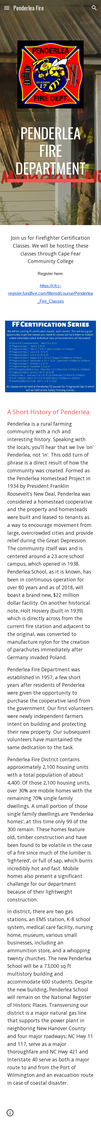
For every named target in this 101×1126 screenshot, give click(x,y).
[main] (50, 153)
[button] (6, 7)
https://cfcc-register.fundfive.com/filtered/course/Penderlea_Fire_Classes (50, 293)
